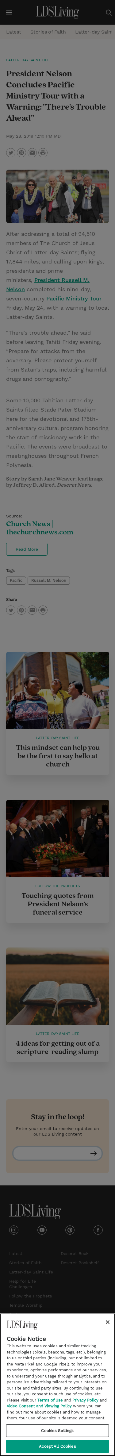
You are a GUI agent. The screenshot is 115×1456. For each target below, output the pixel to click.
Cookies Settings (57, 1430)
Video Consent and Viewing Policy (39, 1406)
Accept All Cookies (57, 1446)
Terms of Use (50, 1400)
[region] (57, 1384)
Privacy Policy (85, 1400)
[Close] (107, 1322)
